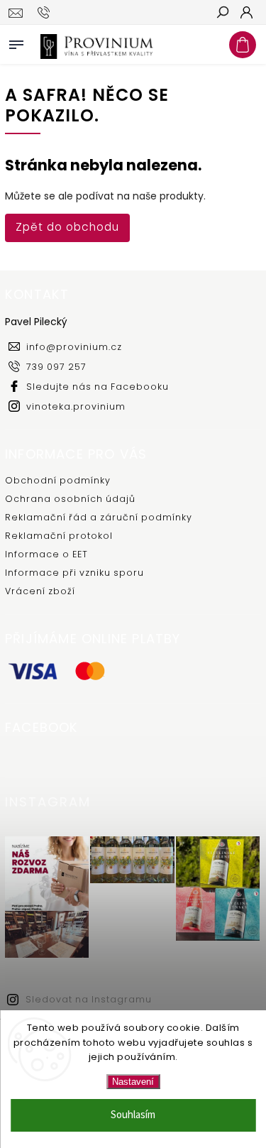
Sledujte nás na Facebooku (97, 387)
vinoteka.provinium (76, 406)
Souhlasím (133, 1115)
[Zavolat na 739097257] (45, 12)
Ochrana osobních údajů (70, 499)
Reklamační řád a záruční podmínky (98, 517)
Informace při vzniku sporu (74, 573)
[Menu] (16, 42)
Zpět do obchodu (67, 226)
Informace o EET (46, 554)
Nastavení (133, 1081)
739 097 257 (56, 367)
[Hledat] (222, 13)
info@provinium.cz (74, 347)
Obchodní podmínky (58, 480)
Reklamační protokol (59, 536)
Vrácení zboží (40, 591)
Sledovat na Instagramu (89, 999)
